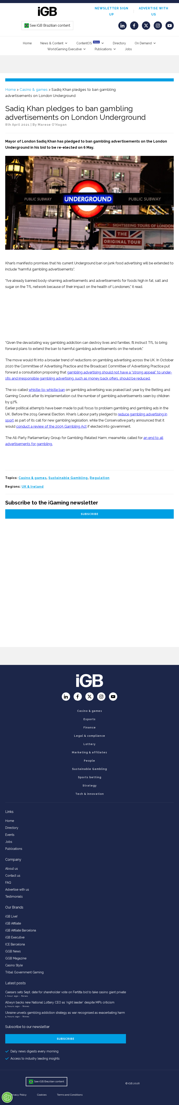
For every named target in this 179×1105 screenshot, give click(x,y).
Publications (103, 49)
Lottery (89, 744)
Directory (119, 43)
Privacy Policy (18, 1094)
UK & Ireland (33, 486)
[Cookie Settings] (7, 1097)
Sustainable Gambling (68, 478)
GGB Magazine (15, 958)
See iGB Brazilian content (47, 25)
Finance (89, 727)
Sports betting (89, 777)
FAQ (8, 882)
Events (9, 834)
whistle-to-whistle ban (47, 390)
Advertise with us (17, 889)
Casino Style (14, 965)
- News (23, 996)
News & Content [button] (51, 43)
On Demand (143, 43)
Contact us (12, 875)
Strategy (90, 785)
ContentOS (87, 43)
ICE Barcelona (15, 944)
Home (27, 43)
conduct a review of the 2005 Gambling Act (51, 426)
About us (11, 868)
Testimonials (14, 896)
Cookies (41, 1094)
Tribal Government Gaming (24, 972)
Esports (89, 719)
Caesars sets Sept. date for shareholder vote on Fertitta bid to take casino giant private (65, 992)
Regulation (100, 478)
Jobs (128, 49)
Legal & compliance (89, 735)
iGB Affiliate (13, 923)
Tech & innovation (89, 793)
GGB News (13, 951)
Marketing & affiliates (89, 752)
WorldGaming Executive (64, 49)
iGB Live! (11, 916)
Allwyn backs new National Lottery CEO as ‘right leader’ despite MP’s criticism (59, 1002)
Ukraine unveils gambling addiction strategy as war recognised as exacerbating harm (65, 1012)
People (89, 760)
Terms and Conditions (70, 1094)
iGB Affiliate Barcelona (20, 930)
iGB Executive (14, 937)
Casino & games (34, 90)
